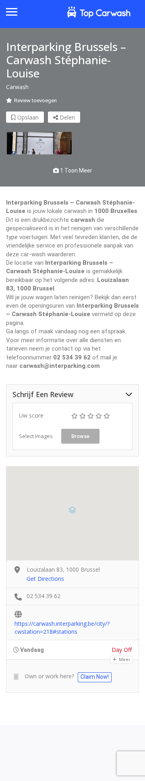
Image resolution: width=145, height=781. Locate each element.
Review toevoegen (35, 100)
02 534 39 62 (43, 596)
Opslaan (27, 117)
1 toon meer (75, 170)
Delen (66, 117)
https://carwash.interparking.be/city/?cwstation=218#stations (62, 624)
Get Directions (45, 578)
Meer (124, 659)
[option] (39, 143)
